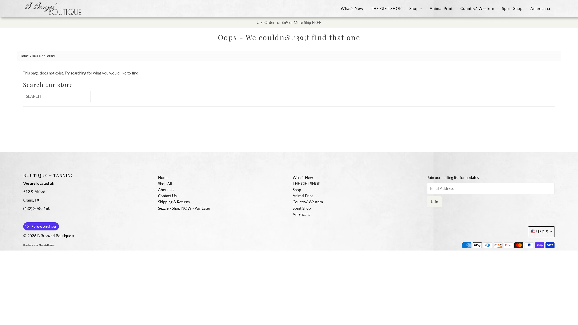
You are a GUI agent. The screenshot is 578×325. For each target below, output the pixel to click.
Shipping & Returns (174, 202)
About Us (166, 189)
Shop (414, 8)
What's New (352, 8)
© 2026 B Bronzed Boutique (47, 235)
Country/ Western (477, 8)
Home (24, 56)
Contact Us (167, 195)
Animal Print (441, 8)
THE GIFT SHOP (386, 8)
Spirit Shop (512, 8)
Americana (540, 8)
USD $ (542, 231)
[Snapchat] (289, 162)
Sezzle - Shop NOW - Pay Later (184, 208)
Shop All (165, 183)
